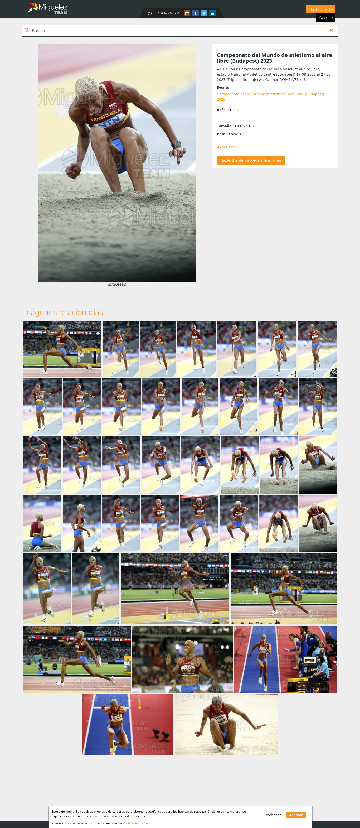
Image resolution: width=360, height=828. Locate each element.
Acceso (326, 17)
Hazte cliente (321, 9)
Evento (223, 87)
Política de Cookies (136, 823)
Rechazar (273, 814)
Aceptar (296, 814)
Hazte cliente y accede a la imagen (250, 160)
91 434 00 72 (168, 13)
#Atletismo (226, 147)
